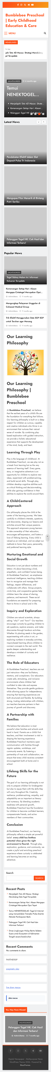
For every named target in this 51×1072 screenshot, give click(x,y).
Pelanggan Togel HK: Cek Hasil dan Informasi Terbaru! (25, 241)
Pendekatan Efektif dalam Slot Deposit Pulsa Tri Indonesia (22, 158)
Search (9, 873)
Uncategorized (14, 272)
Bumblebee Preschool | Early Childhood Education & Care (24, 20)
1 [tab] (31, 114)
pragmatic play (12, 968)
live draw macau (13, 987)
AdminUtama (13, 296)
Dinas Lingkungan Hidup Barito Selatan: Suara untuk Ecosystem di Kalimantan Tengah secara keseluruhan (25, 933)
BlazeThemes (25, 1065)
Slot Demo (10, 978)
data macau (13, 998)
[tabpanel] (25, 89)
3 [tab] (39, 114)
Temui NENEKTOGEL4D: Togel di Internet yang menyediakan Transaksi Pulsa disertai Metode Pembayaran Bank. (26, 913)
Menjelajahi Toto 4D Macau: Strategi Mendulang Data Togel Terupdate (24, 895)
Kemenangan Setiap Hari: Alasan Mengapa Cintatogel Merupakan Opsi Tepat (23, 292)
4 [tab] (43, 114)
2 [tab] (35, 114)
